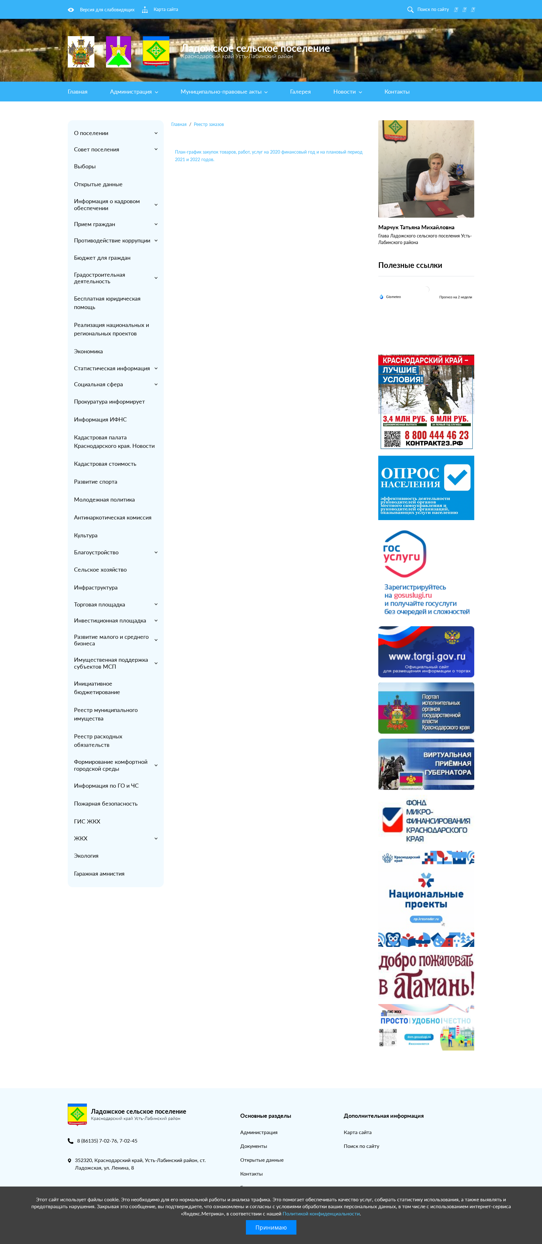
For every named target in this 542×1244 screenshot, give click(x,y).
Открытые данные (98, 184)
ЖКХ (81, 838)
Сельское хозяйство (100, 569)
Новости (345, 91)
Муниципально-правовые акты (222, 91)
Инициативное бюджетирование (97, 687)
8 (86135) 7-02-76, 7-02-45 (107, 1141)
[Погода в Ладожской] (426, 289)
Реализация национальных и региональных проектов (111, 329)
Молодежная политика (104, 499)
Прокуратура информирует (109, 401)
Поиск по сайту (361, 1146)
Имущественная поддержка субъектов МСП (111, 663)
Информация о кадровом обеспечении (107, 204)
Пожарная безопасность (106, 803)
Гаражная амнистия (99, 873)
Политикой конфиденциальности (321, 1213)
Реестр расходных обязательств (98, 740)
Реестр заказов (209, 124)
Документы (253, 1146)
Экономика (88, 351)
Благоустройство (96, 552)
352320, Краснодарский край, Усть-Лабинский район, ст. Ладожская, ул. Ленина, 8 (140, 1164)
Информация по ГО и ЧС (106, 785)
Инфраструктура (96, 587)
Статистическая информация (112, 368)
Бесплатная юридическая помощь (107, 302)
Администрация (131, 91)
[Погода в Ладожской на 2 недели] (456, 297)
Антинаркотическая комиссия (112, 517)
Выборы (85, 166)
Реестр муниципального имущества (106, 714)
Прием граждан (94, 223)
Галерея (300, 91)
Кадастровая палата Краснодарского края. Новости (114, 441)
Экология (86, 855)
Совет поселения (96, 149)
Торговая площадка (99, 604)
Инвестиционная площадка (110, 620)
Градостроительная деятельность (99, 278)
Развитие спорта (95, 481)
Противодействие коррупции (112, 240)
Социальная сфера (98, 384)
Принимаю (271, 1227)
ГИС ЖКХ (87, 821)
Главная (78, 91)
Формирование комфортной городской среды (110, 765)
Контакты (397, 91)
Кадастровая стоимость (105, 463)
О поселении (91, 132)
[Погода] (390, 296)
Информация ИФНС (100, 419)
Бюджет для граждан (102, 257)
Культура (86, 535)
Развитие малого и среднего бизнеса (111, 640)
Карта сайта (358, 1132)
